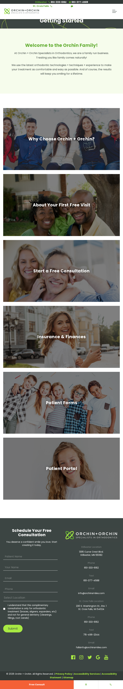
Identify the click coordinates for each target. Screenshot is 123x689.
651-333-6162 (58, 2)
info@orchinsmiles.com (91, 593)
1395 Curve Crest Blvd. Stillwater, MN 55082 (91, 553)
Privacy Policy (63, 673)
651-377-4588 (79, 2)
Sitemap (68, 677)
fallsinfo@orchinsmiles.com (91, 647)
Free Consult (37, 684)
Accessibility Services (87, 673)
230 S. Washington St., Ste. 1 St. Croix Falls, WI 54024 (91, 607)
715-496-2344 (81, 6)
